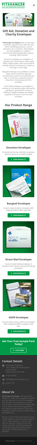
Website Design (10, 441)
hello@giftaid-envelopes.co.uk (17, 379)
